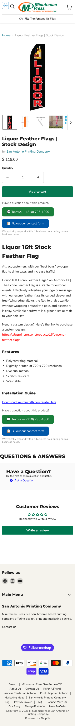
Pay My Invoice (23, 702)
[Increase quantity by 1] (38, 177)
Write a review (37, 530)
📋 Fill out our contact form (25, 223)
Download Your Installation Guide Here (29, 402)
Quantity (7, 168)
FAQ (39, 702)
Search (13, 684)
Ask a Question (24, 480)
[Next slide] (70, 122)
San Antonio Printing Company (28, 151)
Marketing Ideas (14, 698)
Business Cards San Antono (19, 693)
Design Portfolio (35, 706)
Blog (7, 702)
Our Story (14, 706)
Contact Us (32, 689)
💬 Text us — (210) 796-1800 (28, 212)
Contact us (9, 627)
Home (6, 35)
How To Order (57, 706)
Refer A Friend (52, 689)
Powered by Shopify (37, 718)
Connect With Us (56, 702)
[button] (10, 122)
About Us (15, 689)
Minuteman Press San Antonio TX (42, 684)
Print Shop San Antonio (54, 693)
